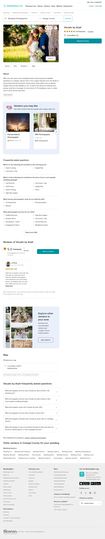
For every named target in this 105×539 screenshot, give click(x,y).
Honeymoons (58, 490)
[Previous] (6, 132)
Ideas (53, 6)
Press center (7, 487)
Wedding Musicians (9, 458)
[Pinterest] (90, 493)
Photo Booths (36, 455)
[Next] (56, 132)
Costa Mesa (57, 13)
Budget (31, 481)
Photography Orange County (12, 375)
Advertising (6, 490)
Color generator (59, 484)
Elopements (67, 6)
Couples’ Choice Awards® (11, 518)
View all (50, 58)
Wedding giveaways (60, 478)
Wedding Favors (85, 458)
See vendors (45, 340)
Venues (40, 6)
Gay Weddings (8, 521)
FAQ (15, 66)
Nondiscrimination (9, 481)
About (7, 66)
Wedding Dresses (62, 455)
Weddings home (8, 472)
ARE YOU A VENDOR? (94, 2)
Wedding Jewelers (71, 458)
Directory (6, 512)
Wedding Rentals (23, 455)
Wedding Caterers (53, 451)
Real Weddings (59, 487)
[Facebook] (81, 493)
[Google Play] (96, 484)
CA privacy (6, 502)
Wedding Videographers (83, 451)
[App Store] (84, 484)
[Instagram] (95, 493)
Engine (31, 490)
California (34, 13)
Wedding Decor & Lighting (26, 458)
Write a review (48, 251)
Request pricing (83, 41)
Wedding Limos (89, 455)
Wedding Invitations (44, 458)
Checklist (32, 475)
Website (59, 6)
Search (68, 18)
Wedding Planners (39, 451)
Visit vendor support (60, 509)
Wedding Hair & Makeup (22, 451)
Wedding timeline (59, 481)
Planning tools (30, 6)
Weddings (6, 13)
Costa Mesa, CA (72, 35)
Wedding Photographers (21, 13)
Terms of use (7, 493)
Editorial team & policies (11, 478)
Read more (9, 286)
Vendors (47, 6)
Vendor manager (34, 484)
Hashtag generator (60, 475)
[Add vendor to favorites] (55, 28)
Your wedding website (36, 472)
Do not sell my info (9, 499)
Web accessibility (8, 504)
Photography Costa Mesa (30, 375)
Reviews (24, 66)
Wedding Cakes (76, 455)
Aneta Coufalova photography (35, 438)
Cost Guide (32, 493)
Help (30, 496)
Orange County (45, 13)
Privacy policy (7, 496)
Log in (91, 6)
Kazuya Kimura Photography (13, 135)
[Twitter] (86, 493)
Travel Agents (58, 458)
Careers (6, 484)
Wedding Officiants (9, 455)
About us (6, 475)
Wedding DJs (7, 451)
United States (89, 503)
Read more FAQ (31, 232)
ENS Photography (42, 134)
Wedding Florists (67, 451)
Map (33, 66)
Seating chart (33, 487)
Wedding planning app (61, 472)
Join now (98, 6)
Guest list (32, 478)
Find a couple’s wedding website (64, 497)
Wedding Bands (49, 455)
